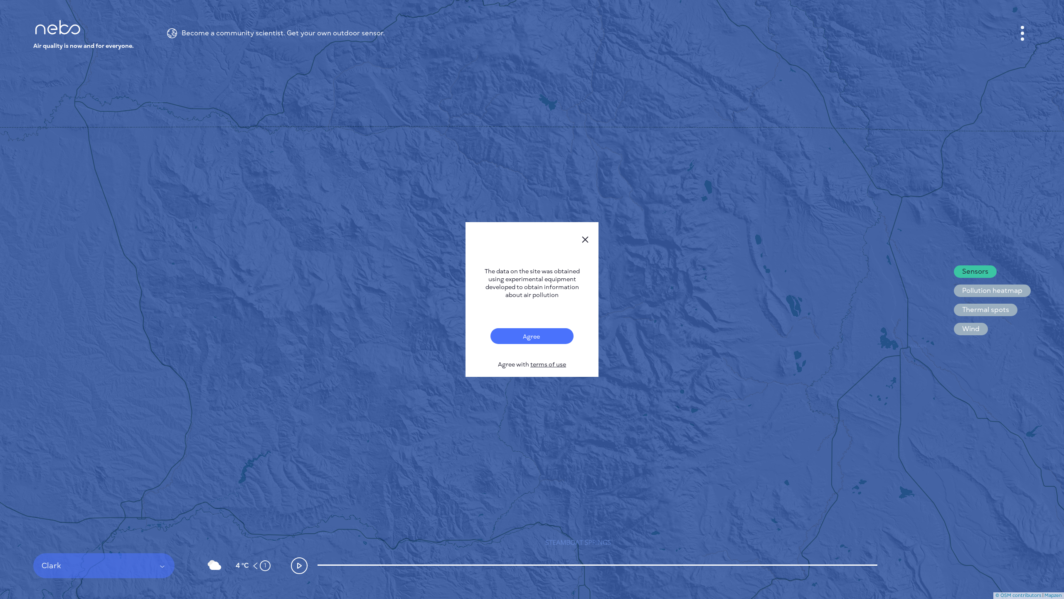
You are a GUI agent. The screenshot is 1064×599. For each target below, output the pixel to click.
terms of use (548, 365)
